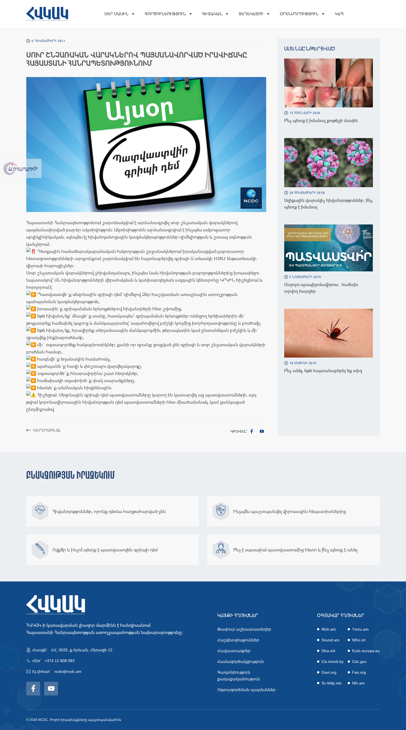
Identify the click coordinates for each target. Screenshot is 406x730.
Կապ (339, 14)
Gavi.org (328, 672)
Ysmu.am (360, 629)
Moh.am (328, 629)
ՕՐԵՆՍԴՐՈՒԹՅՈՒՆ (299, 14)
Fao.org (359, 672)
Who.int (358, 640)
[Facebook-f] (251, 431)
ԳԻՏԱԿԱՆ (212, 14)
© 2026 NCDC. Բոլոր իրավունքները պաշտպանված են (73, 720)
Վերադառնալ (46, 430)
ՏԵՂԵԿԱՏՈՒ (251, 14)
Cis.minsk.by (332, 661)
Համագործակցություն (240, 661)
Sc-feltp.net (331, 683)
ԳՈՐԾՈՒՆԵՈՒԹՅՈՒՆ (165, 14)
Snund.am (330, 640)
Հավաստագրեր (234, 651)
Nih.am (358, 683)
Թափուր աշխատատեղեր (244, 629)
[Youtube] (261, 431)
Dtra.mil (328, 651)
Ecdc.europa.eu (366, 651)
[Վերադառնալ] (28, 430)
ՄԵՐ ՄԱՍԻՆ (116, 14)
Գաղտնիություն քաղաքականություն (238, 675)
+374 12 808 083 (60, 660)
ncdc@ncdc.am (67, 671)
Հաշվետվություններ (238, 640)
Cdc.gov (359, 661)
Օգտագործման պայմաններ (246, 689)
